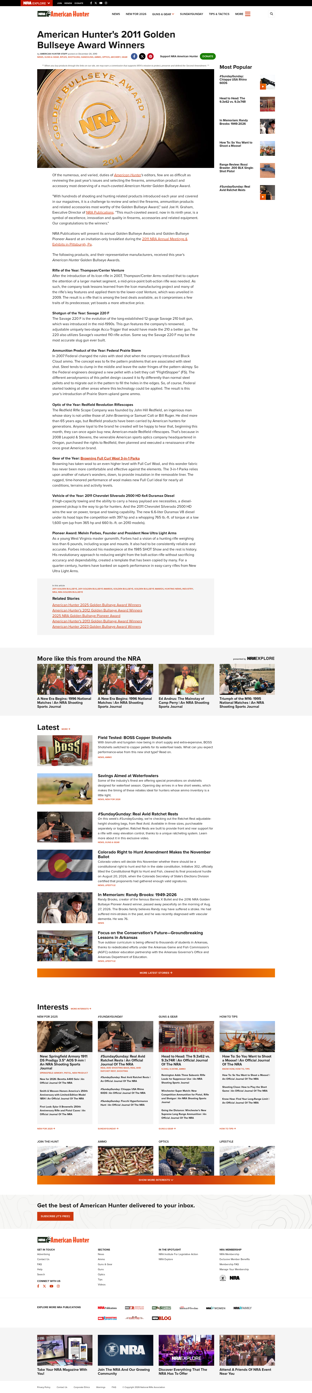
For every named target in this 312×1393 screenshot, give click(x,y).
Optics (106, 57)
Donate (79, 3)
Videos (102, 1284)
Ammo (97, 57)
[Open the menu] (247, 14)
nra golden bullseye (70, 592)
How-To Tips (229, 1017)
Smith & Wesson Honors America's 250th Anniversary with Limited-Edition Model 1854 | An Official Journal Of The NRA (64, 1094)
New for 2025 (45, 1128)
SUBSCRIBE (55, 1216)
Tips (247, 1069)
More (65, 729)
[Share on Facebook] (134, 54)
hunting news (173, 588)
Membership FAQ (229, 1264)
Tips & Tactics (219, 14)
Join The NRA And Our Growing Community (124, 1371)
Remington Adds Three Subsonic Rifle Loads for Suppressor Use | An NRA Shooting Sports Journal (183, 1079)
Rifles (63, 57)
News (116, 14)
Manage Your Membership (234, 1269)
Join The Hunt (48, 1141)
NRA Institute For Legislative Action (178, 1254)
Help (39, 1269)
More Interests (80, 1008)
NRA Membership (229, 1254)
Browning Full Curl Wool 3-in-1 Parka (110, 458)
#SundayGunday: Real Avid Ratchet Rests (138, 814)
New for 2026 (136, 14)
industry (187, 588)
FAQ (39, 1264)
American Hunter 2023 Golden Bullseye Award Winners (96, 626)
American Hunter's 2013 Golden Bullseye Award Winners (97, 621)
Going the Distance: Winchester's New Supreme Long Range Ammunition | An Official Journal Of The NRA (183, 1114)
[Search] (271, 13)
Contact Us (43, 1259)
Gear (124, 57)
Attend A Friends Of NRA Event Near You (245, 1371)
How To (239, 1069)
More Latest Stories (171, 973)
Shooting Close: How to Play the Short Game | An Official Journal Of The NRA (245, 1089)
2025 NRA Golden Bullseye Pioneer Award (86, 615)
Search (41, 1274)
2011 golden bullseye (64, 588)
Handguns (87, 57)
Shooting (122, 1071)
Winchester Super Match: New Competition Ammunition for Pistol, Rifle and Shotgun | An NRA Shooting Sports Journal (185, 1096)
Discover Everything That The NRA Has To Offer (183, 1371)
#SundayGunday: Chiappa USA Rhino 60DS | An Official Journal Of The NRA (123, 1091)
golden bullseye (123, 588)
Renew (68, 3)
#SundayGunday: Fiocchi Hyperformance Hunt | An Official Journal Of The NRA (124, 1103)
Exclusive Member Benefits (235, 1259)
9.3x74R (174, 1069)
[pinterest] (150, 54)
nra (54, 592)
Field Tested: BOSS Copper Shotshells (134, 737)
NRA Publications (100, 212)
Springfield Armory (51, 1072)
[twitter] (142, 54)
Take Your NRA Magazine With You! (62, 1371)
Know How (228, 1069)
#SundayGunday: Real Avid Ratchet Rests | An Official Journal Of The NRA (123, 1060)
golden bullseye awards (149, 588)
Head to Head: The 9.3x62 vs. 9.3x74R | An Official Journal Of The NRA (185, 1060)
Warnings (100, 1387)
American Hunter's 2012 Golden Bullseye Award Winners (97, 610)
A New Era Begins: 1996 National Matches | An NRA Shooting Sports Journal (64, 702)
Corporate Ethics (82, 1387)
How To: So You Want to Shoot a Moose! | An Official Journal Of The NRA (246, 1060)
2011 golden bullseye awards (95, 588)
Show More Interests (175, 1180)
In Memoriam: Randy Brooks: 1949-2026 (137, 894)
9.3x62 (164, 1069)
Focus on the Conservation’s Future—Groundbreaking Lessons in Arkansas (150, 935)
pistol (67, 1072)
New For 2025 (47, 1017)
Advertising (43, 1254)
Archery (116, 57)
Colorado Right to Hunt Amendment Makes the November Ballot (154, 854)
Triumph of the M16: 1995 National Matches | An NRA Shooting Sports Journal (242, 702)
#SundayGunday (110, 1017)
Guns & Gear (161, 14)
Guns (101, 1269)
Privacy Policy (43, 1387)
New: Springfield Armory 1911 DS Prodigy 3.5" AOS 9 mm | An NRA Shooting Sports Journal (63, 1062)
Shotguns (74, 57)
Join (59, 3)
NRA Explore (166, 1259)
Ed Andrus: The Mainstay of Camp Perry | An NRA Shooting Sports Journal (184, 702)
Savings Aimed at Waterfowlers (128, 775)
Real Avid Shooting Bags (115, 1067)
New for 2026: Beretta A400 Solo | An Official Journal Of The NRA (62, 1081)
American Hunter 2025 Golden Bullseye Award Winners (96, 605)
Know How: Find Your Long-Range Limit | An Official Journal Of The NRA (245, 1101)
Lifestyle (110, 885)
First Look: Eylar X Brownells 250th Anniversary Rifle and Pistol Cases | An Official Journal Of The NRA (62, 1110)
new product (80, 1072)
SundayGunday (191, 14)
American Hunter (127, 175)
